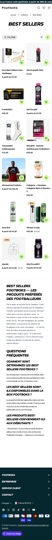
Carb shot (6, 228)
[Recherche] (38, 7)
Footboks (13, 525)
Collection (24, 15)
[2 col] (47, 37)
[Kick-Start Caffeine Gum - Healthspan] (13, 55)
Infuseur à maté (33, 228)
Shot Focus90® (33, 264)
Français (5, 503)
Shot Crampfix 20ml (35, 70)
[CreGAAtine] (13, 94)
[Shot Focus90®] (38, 249)
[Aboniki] (13, 249)
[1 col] (41, 37)
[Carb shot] (13, 212)
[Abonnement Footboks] (13, 170)
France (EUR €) (24, 503)
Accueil (13, 15)
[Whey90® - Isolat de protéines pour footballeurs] (38, 130)
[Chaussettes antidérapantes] (13, 130)
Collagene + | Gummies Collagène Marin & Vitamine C (38, 188)
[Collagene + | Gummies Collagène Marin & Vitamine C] (38, 170)
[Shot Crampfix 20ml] (38, 55)
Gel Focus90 (32, 109)
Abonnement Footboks (11, 185)
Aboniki (5, 264)
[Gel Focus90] (38, 94)
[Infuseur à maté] (38, 212)
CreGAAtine (7, 109)
